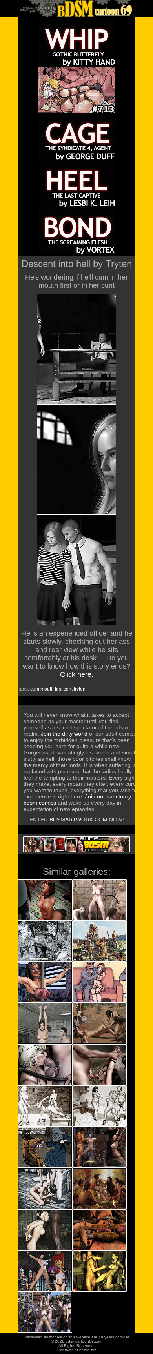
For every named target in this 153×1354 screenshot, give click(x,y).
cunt (68, 689)
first (58, 689)
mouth (47, 689)
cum (34, 689)
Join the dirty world (64, 734)
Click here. (76, 674)
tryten (80, 689)
